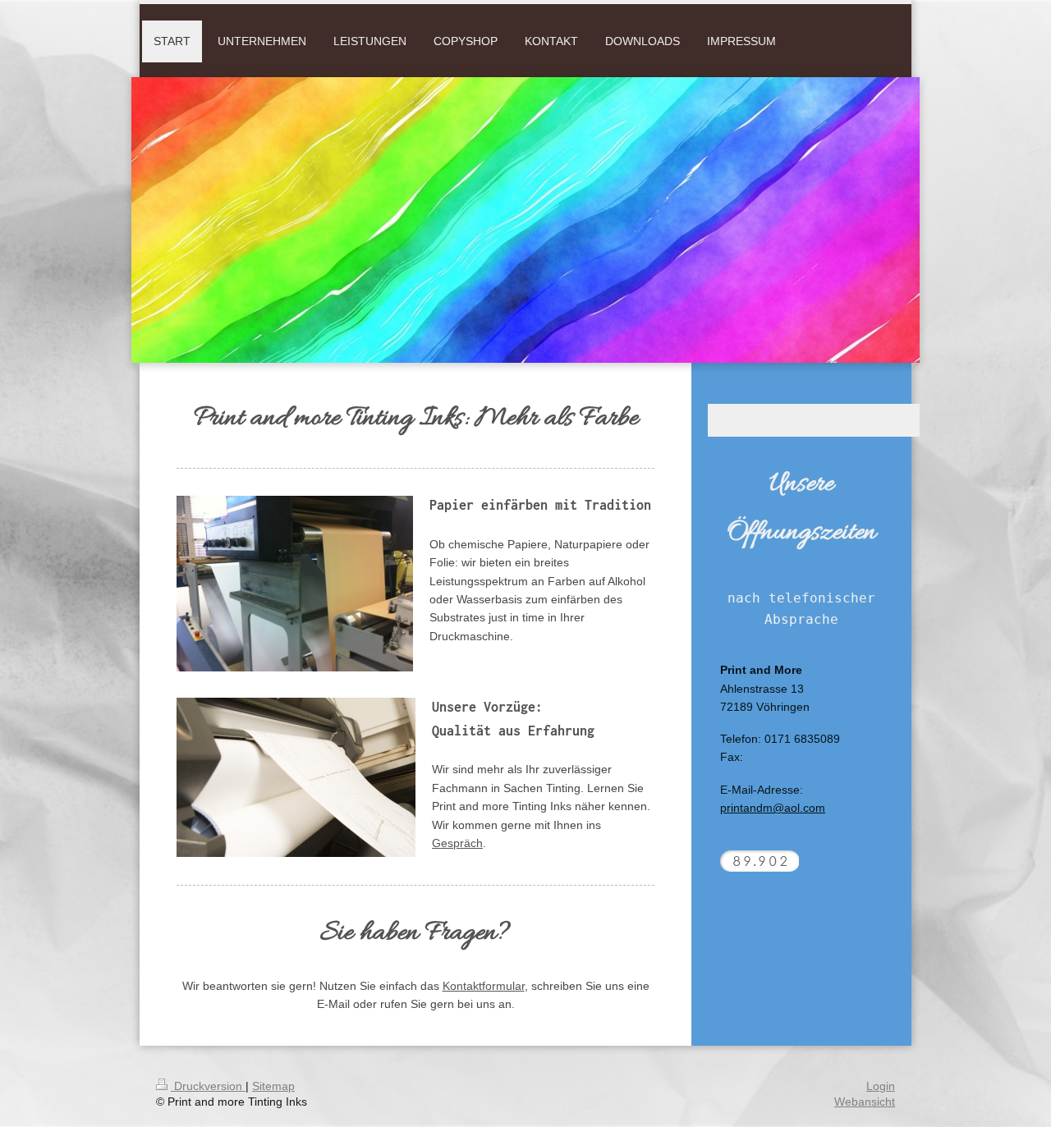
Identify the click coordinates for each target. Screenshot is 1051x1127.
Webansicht (864, 1101)
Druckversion (208, 1086)
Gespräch (457, 843)
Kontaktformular (484, 985)
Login (880, 1086)
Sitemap (273, 1086)
